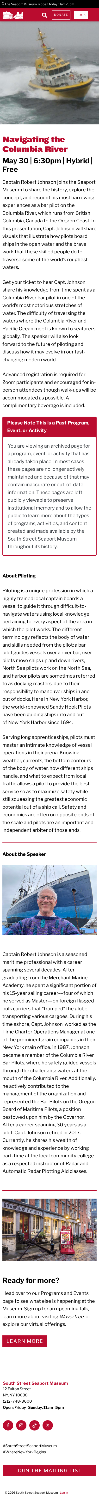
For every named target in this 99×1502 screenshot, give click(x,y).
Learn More (24, 1341)
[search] (44, 15)
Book (81, 15)
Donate (61, 14)
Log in (64, 1492)
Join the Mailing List (49, 1470)
